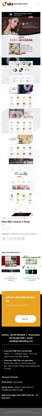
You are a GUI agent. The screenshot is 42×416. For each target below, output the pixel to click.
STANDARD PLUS (15, 234)
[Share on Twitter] (11, 238)
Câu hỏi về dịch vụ (26, 412)
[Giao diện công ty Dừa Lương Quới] (31, 265)
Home (4, 218)
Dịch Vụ (29, 411)
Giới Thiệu (21, 411)
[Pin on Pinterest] (19, 238)
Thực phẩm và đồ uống (17, 218)
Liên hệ (37, 412)
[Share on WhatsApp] (3, 238)
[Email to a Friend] (15, 238)
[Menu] (38, 4)
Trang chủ (13, 411)
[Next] (40, 270)
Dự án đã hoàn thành (10, 412)
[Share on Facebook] (7, 238)
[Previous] (1, 270)
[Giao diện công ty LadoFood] (11, 265)
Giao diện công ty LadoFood (10, 279)
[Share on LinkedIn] (23, 238)
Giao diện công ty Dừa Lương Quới (31, 279)
